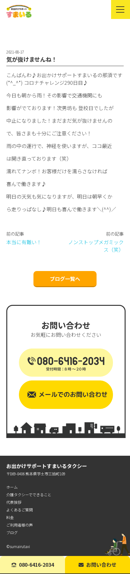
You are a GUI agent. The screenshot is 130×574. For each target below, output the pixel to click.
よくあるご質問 (19, 509)
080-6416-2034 (36, 564)
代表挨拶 (13, 502)
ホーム (12, 487)
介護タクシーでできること (28, 494)
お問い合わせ (101, 564)
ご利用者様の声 (19, 525)
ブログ (12, 532)
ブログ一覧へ (65, 278)
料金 (10, 517)
